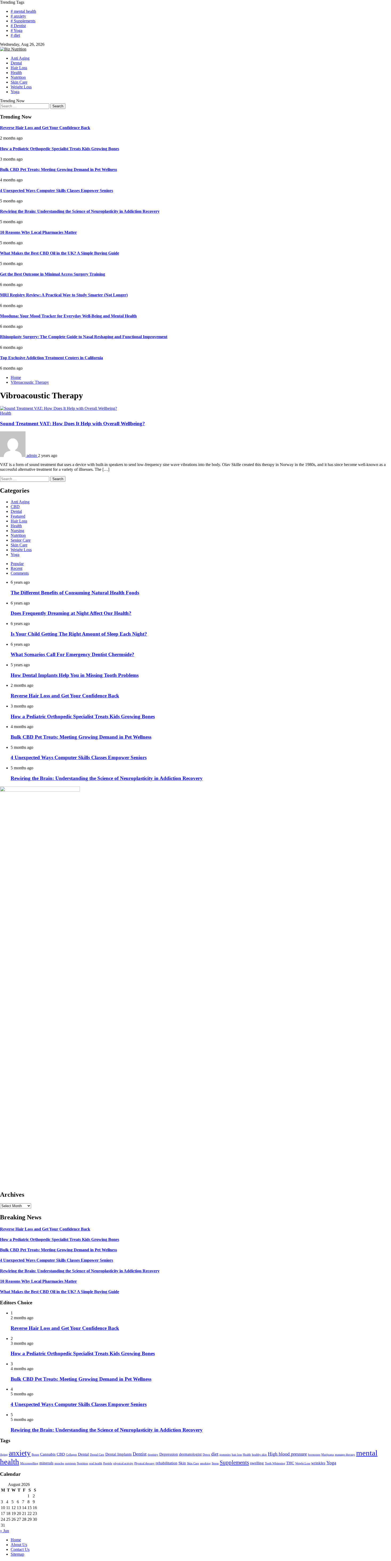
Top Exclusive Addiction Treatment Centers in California (51, 357)
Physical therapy (144, 1463)
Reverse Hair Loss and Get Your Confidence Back (45, 127)
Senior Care (21, 540)
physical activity (123, 1463)
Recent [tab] (16, 568)
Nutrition (18, 77)
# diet (15, 35)
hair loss (237, 1454)
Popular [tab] (17, 563)
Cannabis (48, 1454)
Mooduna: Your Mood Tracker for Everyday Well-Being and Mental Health (68, 316)
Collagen (71, 1454)
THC (290, 1463)
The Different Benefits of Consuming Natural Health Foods (75, 592)
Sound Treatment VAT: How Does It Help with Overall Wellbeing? (72, 423)
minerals (46, 1463)
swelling (257, 1463)
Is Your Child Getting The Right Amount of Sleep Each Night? (79, 634)
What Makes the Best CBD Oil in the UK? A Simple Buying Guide (59, 253)
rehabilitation (166, 1463)
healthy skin (259, 1454)
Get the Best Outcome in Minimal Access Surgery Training (52, 274)
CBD (15, 506)
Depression (168, 1454)
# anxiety (18, 16)
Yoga (15, 91)
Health (16, 72)
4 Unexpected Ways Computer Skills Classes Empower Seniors (56, 190)
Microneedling (29, 1463)
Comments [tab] (20, 573)
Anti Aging (20, 58)
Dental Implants (118, 1454)
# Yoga (16, 30)
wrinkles (318, 1463)
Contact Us (20, 1549)
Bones (35, 1454)
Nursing (17, 530)
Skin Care (19, 82)
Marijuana (327, 1454)
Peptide (107, 1463)
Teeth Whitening (275, 1463)
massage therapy (345, 1454)
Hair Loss (19, 68)
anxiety (20, 1453)
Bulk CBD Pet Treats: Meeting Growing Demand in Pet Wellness (58, 169)
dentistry (153, 1454)
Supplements (234, 1462)
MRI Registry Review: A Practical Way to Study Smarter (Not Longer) (64, 295)
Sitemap (17, 1554)
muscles (59, 1463)
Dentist (140, 1454)
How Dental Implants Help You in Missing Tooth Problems (75, 675)
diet (214, 1454)
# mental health (23, 11)
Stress (215, 1463)
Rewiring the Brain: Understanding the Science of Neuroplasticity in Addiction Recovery (80, 211)
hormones (314, 1454)
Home (16, 1540)
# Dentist (18, 25)
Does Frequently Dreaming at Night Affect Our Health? (71, 613)
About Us (19, 1544)
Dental (16, 63)
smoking (205, 1463)
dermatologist (190, 1454)
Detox (206, 1454)
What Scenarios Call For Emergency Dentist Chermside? (72, 654)
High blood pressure (287, 1454)
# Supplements (23, 21)
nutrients (70, 1463)
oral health (95, 1463)
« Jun (4, 1531)
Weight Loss (21, 87)
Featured (18, 516)
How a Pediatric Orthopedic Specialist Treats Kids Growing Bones (59, 148)
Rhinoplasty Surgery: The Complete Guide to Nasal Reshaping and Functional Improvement (83, 336)
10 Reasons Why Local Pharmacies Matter (38, 232)
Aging (4, 1454)
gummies (225, 1454)
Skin (182, 1463)
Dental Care (97, 1454)
